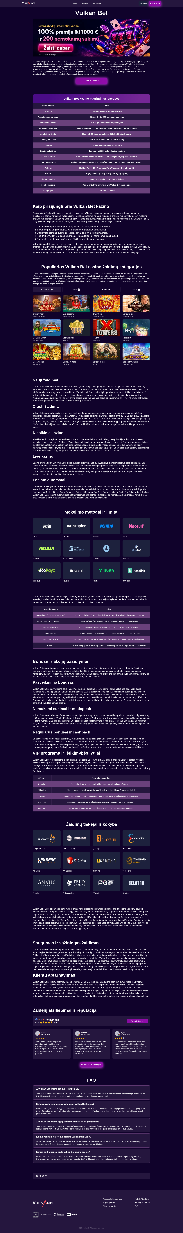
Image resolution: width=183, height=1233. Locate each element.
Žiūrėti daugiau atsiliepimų (91, 1065)
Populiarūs (45, 289)
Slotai (134, 289)
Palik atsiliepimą (137, 1021)
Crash (104, 289)
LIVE (75, 289)
